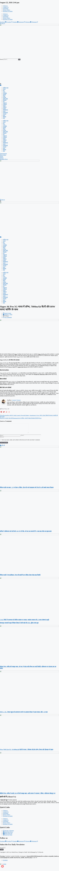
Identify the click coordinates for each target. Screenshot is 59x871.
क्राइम (4, 97)
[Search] (19, 59)
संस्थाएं (4, 114)
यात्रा (4, 105)
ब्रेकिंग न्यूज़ (5, 87)
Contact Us (6, 7)
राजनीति (5, 93)
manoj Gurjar (16, 400)
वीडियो (4, 116)
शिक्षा (4, 96)
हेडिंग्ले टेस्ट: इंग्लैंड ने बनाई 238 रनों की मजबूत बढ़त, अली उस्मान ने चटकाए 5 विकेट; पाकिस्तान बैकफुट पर (27, 793)
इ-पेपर (4, 108)
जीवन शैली (5, 98)
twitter (4, 864)
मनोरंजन (5, 103)
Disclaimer (5, 8)
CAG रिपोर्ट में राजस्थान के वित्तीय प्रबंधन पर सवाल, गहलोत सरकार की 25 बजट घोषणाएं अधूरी (24, 620)
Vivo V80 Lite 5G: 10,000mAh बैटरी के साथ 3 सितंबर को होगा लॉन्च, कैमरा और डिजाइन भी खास (26, 749)
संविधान (5, 107)
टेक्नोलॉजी (5, 112)
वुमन (4, 115)
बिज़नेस (4, 100)
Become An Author (8, 11)
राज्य (4, 92)
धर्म (3, 101)
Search (1, 59)
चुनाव (4, 111)
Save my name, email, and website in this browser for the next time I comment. (21, 439)
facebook (5, 860)
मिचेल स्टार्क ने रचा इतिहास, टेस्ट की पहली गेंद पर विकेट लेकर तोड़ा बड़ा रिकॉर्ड (20, 575)
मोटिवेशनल (5, 110)
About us (5, 5)
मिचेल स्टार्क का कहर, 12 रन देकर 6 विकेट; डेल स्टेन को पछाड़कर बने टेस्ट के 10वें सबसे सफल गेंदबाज (26, 487)
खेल (4, 118)
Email (1, 848)
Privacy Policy (6, 10)
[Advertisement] (29, 71)
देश (3, 90)
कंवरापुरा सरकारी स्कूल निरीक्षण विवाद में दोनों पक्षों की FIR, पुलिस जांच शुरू (19, 623)
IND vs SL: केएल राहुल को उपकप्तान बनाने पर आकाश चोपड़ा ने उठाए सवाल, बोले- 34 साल (24, 712)
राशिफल (5, 104)
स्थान (4, 89)
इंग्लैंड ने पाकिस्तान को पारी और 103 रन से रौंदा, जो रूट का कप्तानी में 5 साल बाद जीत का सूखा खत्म (26, 531)
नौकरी (4, 94)
